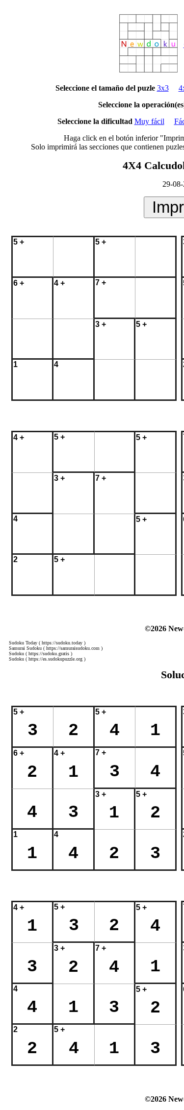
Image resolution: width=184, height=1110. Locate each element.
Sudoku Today (23, 642)
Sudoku (16, 653)
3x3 (163, 88)
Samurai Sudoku (25, 648)
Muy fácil (149, 121)
